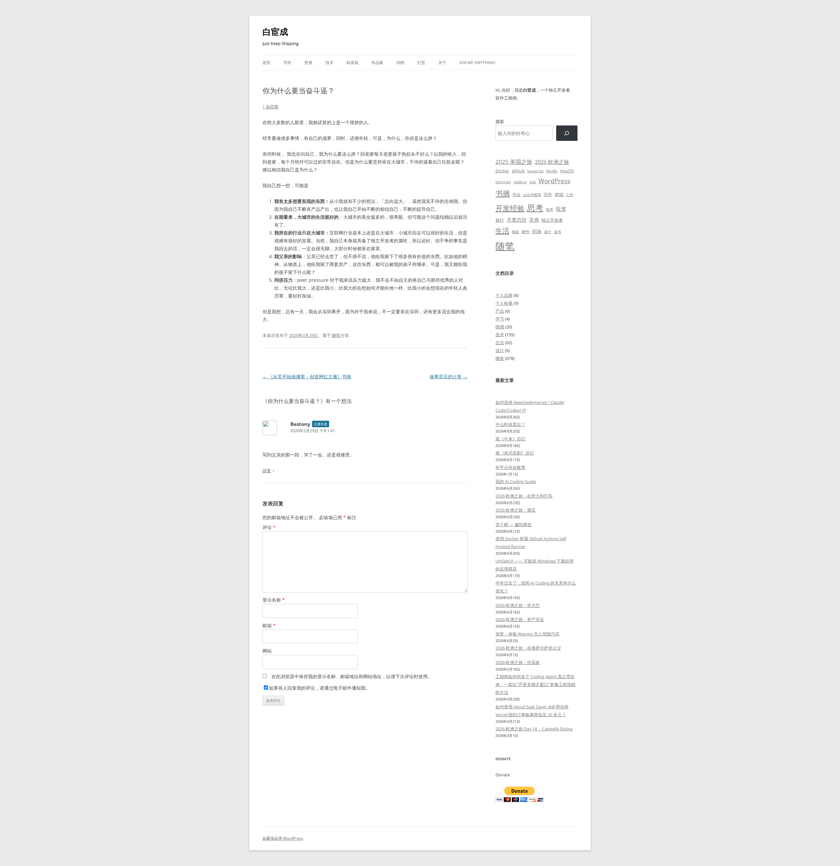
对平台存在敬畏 (510, 467)
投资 (308, 62)
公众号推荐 (532, 194)
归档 (400, 62)
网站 (267, 651)
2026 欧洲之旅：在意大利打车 (524, 496)
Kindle (551, 170)
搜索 (499, 121)
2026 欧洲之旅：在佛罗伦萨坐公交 (528, 648)
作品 (516, 194)
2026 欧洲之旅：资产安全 (519, 619)
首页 (266, 62)
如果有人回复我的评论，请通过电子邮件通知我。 (319, 688)
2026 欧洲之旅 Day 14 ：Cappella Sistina (534, 729)
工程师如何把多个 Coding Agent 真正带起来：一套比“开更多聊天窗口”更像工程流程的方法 (535, 684)
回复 (266, 471)
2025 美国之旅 (513, 162)
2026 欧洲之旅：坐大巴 (517, 605)
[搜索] (567, 133)
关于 (442, 62)
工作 (569, 194)
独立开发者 (552, 220)
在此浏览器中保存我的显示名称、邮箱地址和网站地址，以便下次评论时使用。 (351, 676)
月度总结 (516, 219)
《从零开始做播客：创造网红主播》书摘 (306, 376)
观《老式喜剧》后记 (514, 453)
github (518, 171)
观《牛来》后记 (510, 439)
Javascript (535, 171)
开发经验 (509, 208)
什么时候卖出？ (510, 424)
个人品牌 (504, 295)
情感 (499, 327)
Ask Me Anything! (477, 62)
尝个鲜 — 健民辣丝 (513, 524)
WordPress (554, 180)
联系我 (352, 62)
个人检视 (504, 303)
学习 (499, 319)
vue (532, 182)
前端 (559, 194)
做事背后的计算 (449, 376)
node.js (520, 181)
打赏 (421, 62)
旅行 (499, 220)
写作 (287, 62)
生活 (502, 230)
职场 (536, 231)
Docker (502, 171)
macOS (567, 171)
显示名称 (273, 600)
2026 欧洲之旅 (552, 162)
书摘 (502, 193)
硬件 (526, 231)
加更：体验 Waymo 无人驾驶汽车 (527, 634)
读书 (557, 231)
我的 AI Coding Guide (515, 481)
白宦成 (275, 31)
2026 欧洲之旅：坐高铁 (517, 662)
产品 (499, 311)
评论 (269, 527)
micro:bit (503, 181)
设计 (547, 231)
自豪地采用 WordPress (282, 838)
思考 (535, 207)
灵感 (534, 219)
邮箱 (269, 625)
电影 (515, 231)
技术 (329, 62)
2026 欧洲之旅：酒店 (515, 510)
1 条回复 (270, 107)
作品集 (377, 62)
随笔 (336, 335)
